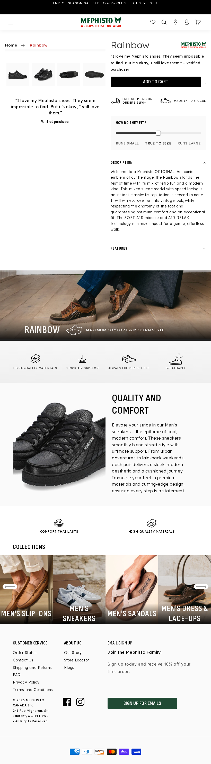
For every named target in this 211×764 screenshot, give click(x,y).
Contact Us (23, 660)
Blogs (69, 667)
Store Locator (76, 660)
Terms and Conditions (33, 689)
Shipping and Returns (32, 667)
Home (11, 45)
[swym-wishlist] (205, 83)
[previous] (10, 586)
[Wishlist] (153, 22)
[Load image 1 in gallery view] (17, 74)
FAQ (17, 674)
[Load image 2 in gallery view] (43, 74)
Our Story (73, 653)
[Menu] (10, 22)
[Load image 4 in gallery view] (94, 74)
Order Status (25, 653)
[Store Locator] (175, 22)
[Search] (164, 22)
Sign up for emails (142, 703)
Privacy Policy (26, 682)
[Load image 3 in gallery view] (68, 74)
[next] (201, 586)
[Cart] (198, 22)
